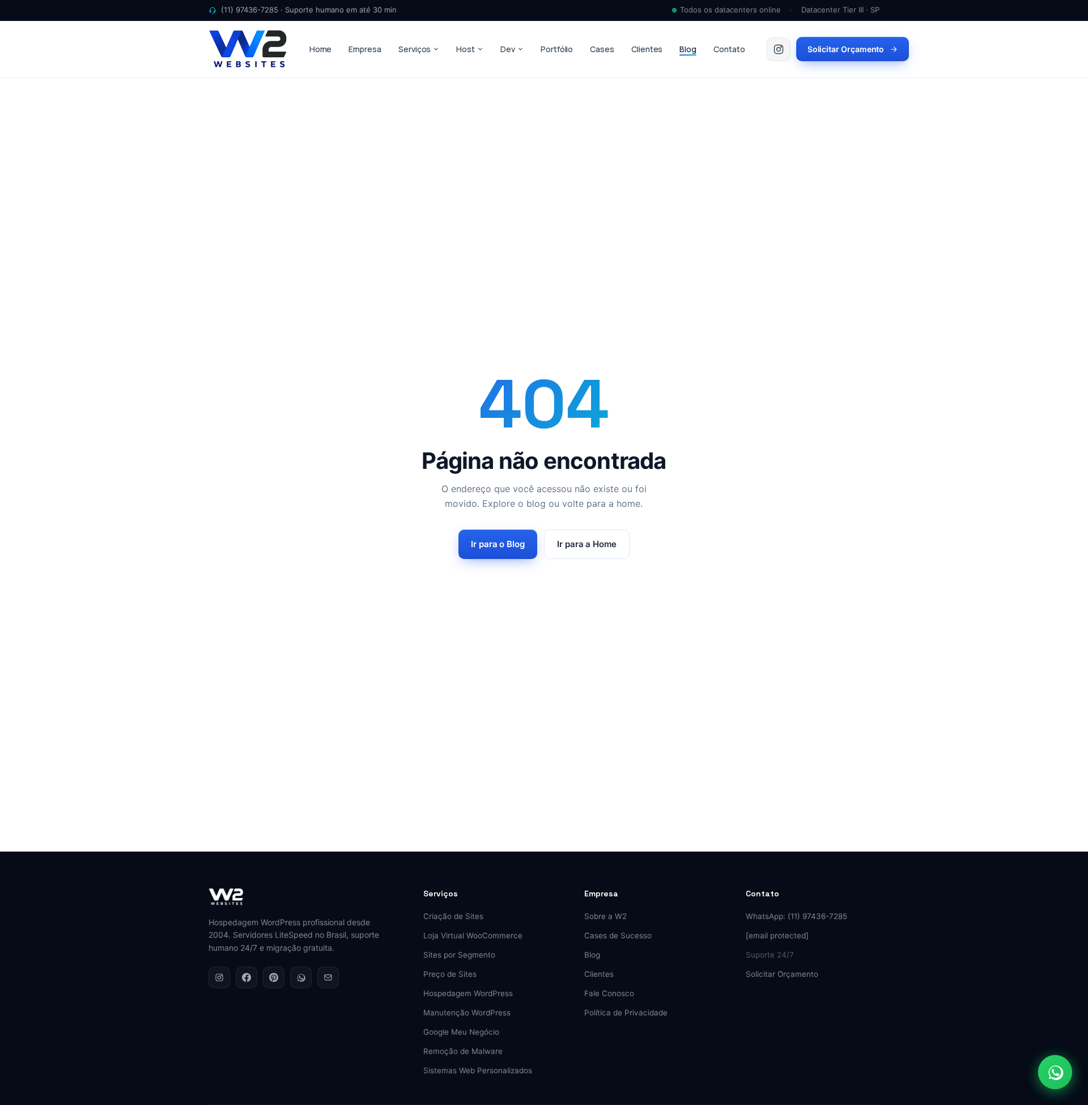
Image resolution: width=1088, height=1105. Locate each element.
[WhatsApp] (301, 977)
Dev (507, 49)
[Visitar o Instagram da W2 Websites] (778, 49)
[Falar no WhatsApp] (1055, 1072)
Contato (729, 49)
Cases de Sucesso (618, 935)
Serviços (414, 49)
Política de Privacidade (626, 1012)
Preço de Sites (450, 974)
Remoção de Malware (463, 1051)
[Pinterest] (273, 977)
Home (320, 49)
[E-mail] (328, 977)
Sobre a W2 (605, 916)
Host (465, 49)
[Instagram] (219, 977)
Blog (687, 49)
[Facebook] (246, 977)
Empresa (364, 49)
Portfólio (557, 49)
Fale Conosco (609, 993)
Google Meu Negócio (461, 1031)
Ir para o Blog (498, 544)
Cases (602, 49)
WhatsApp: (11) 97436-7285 (796, 916)
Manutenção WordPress (467, 1012)
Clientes (646, 49)
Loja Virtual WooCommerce (472, 935)
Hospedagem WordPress (468, 993)
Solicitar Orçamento (846, 49)
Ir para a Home (587, 544)
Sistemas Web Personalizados (477, 1070)
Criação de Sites (453, 916)
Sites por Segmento (459, 954)
